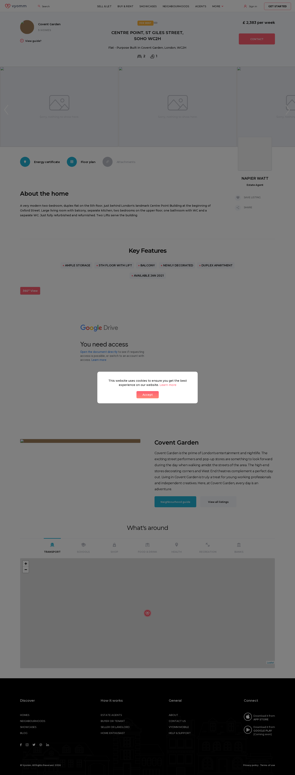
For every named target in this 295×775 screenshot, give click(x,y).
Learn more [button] (168, 385)
